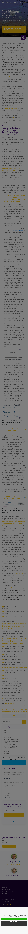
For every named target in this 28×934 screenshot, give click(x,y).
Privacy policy (14, 924)
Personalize (14, 921)
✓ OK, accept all (14, 919)
